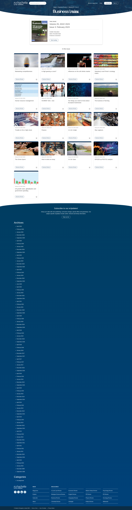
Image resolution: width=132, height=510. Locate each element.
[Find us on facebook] (15, 492)
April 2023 (19, 269)
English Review (72, 494)
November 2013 (21, 411)
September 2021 (21, 298)
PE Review (88, 494)
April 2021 (19, 301)
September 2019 (21, 327)
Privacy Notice (51, 508)
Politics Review (89, 501)
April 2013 (19, 416)
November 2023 (21, 263)
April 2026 (19, 226)
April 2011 (19, 445)
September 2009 (21, 471)
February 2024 (20, 258)
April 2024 (19, 255)
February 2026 (20, 229)
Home (54, 7)
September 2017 (21, 356)
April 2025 (19, 240)
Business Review (62, 7)
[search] (37, 3)
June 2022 (19, 284)
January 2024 (20, 261)
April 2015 (19, 388)
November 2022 (21, 278)
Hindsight (71, 501)
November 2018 (21, 338)
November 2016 (21, 367)
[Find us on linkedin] (21, 492)
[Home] (21, 3)
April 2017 (19, 359)
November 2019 (21, 324)
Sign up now (66, 217)
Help (101, 3)
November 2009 (21, 468)
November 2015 (21, 382)
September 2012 (21, 428)
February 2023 (20, 272)
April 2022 (19, 287)
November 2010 (21, 454)
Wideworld (105, 501)
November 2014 (21, 396)
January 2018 (20, 350)
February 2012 (20, 434)
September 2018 (21, 341)
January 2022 (20, 292)
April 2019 (19, 330)
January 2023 (20, 275)
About (34, 501)
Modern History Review (91, 490)
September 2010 (21, 457)
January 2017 (20, 364)
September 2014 (21, 399)
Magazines (35, 490)
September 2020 (21, 313)
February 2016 (20, 376)
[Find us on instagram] (25, 492)
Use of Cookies (43, 508)
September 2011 (21, 442)
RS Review (105, 494)
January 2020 (20, 321)
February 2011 (20, 448)
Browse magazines (92, 3)
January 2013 (20, 422)
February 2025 (20, 243)
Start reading (54, 40)
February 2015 (20, 390)
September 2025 (21, 237)
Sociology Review (107, 498)
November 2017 (21, 353)
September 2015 (21, 385)
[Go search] (45, 3)
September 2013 (21, 413)
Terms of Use (35, 508)
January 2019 (20, 336)
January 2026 (20, 232)
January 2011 (20, 451)
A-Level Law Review (56, 490)
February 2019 (20, 333)
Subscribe (107, 3)
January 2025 (20, 246)
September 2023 (21, 266)
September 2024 (21, 252)
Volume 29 (71, 7)
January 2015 (20, 393)
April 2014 (19, 402)
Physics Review (90, 498)
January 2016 (20, 379)
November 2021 (21, 295)
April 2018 (19, 344)
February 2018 (20, 347)
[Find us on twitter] (18, 492)
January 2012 (20, 437)
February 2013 (20, 419)
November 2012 (21, 425)
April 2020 (19, 315)
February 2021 (20, 304)
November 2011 (20, 439)
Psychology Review (108, 490)
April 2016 (19, 373)
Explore (34, 494)
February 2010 (20, 463)
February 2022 (20, 289)
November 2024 (21, 249)
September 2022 (21, 281)
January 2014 (20, 408)
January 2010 (20, 465)
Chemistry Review (55, 501)
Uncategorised (20, 480)
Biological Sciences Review (58, 494)
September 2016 (21, 370)
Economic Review (73, 490)
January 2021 (20, 307)
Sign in (115, 3)
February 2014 (20, 405)
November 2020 (21, 310)
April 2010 (19, 460)
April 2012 (19, 431)
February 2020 (20, 318)
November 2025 (21, 235)
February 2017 (20, 362)
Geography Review (73, 498)
